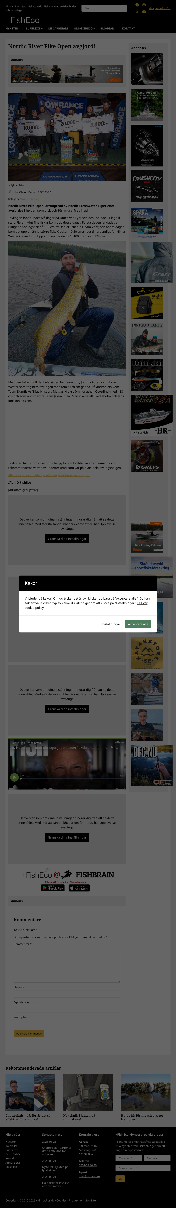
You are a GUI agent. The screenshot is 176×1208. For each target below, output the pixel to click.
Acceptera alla (138, 624)
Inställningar (111, 624)
